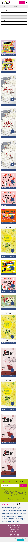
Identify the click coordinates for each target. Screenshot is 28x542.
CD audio (5, 14)
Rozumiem (20, 540)
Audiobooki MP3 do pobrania (8, 29)
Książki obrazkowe (6, 32)
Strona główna (4, 6)
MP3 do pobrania (7, 17)
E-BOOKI (4, 35)
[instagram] (14, 535)
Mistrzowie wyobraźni (7, 23)
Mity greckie (5, 20)
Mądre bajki (11, 6)
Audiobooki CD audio (6, 26)
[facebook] (18, 535)
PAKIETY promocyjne (6, 38)
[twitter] (10, 535)
